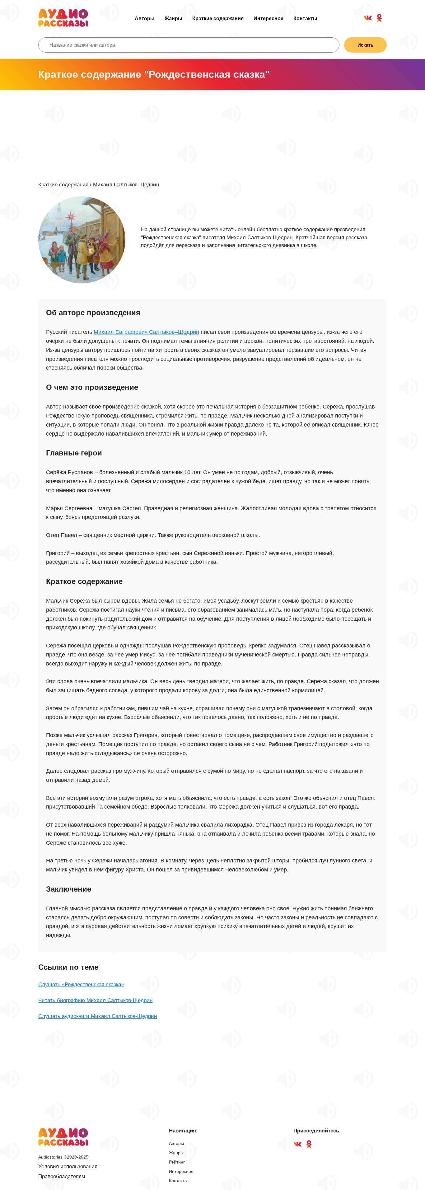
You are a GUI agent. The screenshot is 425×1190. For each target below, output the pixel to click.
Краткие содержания (218, 18)
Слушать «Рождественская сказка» (81, 984)
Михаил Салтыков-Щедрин (126, 185)
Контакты (305, 18)
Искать (365, 45)
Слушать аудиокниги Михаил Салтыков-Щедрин (97, 1016)
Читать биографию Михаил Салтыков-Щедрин (95, 1000)
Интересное (268, 18)
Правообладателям (61, 1176)
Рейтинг (177, 1162)
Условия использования (67, 1166)
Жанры (173, 18)
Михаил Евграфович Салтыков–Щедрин (146, 332)
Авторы (145, 18)
